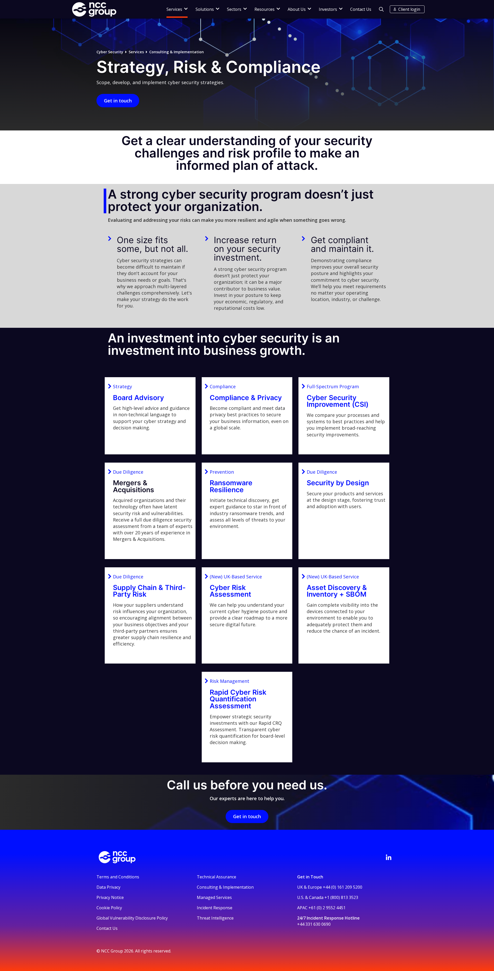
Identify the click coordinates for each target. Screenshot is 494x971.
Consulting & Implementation (176, 51)
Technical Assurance (216, 877)
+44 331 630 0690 (314, 924)
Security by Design (338, 483)
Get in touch (118, 101)
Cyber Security (109, 51)
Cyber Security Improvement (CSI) (337, 401)
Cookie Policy (109, 908)
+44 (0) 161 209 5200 (342, 887)
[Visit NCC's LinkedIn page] (388, 857)
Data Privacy (108, 887)
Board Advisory (138, 397)
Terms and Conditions (117, 877)
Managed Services (214, 897)
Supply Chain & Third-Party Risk (149, 590)
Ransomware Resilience (231, 486)
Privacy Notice (110, 897)
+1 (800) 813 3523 (341, 897)
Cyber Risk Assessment (230, 590)
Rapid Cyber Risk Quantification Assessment (238, 699)
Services (136, 51)
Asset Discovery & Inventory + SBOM (337, 590)
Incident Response (214, 908)
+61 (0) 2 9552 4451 (327, 908)
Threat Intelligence (215, 918)
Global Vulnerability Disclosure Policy (132, 918)
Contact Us (360, 9)
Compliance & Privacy (246, 397)
